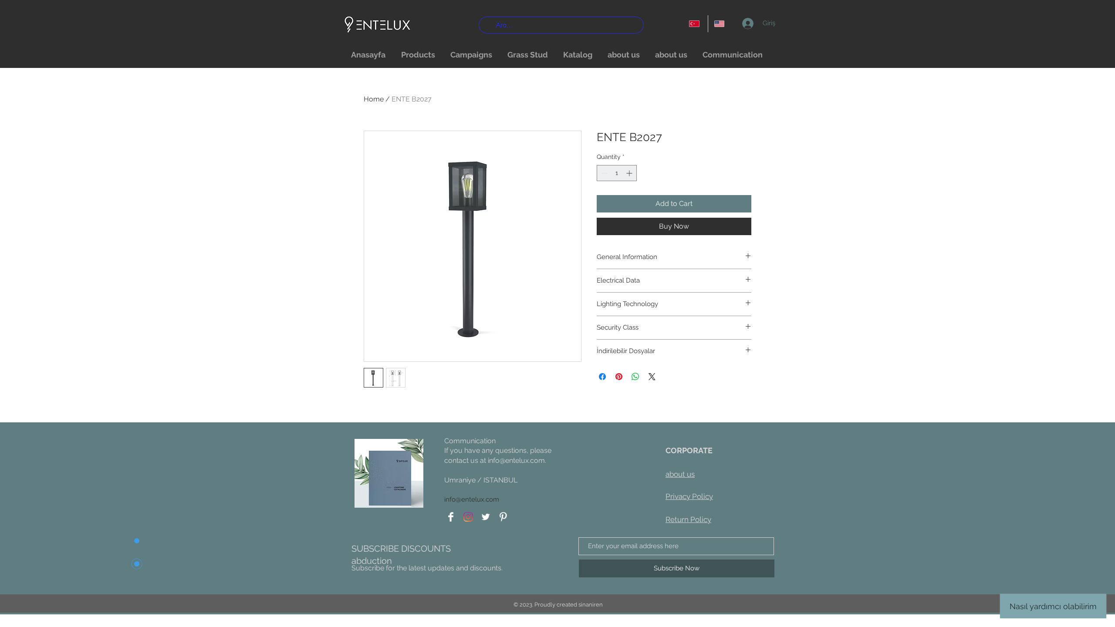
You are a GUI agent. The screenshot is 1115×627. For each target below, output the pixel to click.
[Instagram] (468, 517)
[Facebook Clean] (451, 517)
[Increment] (630, 173)
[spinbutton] (617, 173)
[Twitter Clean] (485, 517)
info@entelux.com (516, 460)
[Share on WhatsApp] (635, 376)
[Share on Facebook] (602, 376)
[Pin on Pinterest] (619, 376)
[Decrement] (603, 173)
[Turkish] (695, 23)
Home (374, 99)
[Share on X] (652, 376)
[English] (720, 23)
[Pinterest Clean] (503, 517)
